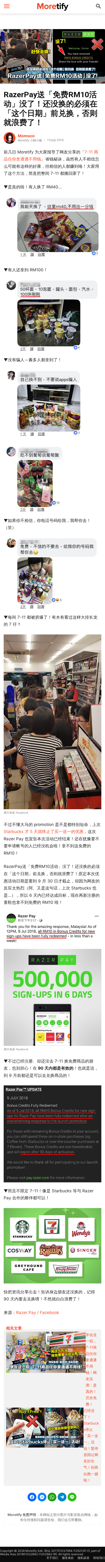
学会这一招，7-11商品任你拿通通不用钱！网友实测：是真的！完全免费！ (91, 1369)
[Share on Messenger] (42, 1497)
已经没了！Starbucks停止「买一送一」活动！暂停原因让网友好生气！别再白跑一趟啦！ (91, 1445)
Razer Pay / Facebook (37, 1312)
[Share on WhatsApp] (52, 1497)
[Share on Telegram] (62, 1497)
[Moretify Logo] (52, 7)
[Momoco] (9, 138)
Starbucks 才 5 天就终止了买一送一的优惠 (44, 831)
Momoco (26, 136)
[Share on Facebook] (32, 1497)
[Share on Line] (72, 1497)
